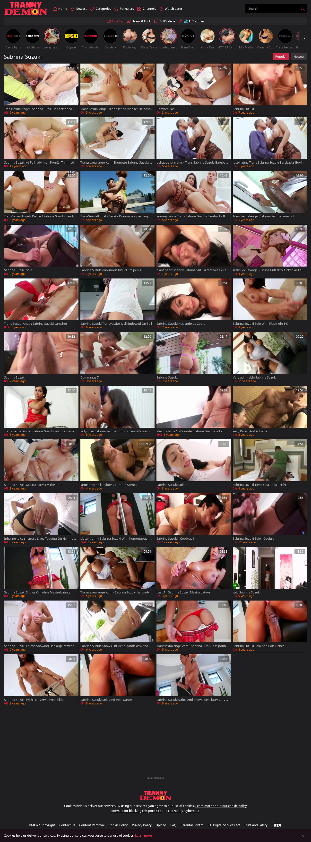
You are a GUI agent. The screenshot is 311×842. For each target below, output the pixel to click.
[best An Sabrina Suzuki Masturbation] (193, 573)
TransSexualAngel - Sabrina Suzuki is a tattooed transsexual (39, 109)
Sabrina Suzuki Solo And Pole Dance (258, 646)
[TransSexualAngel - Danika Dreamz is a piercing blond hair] (117, 197)
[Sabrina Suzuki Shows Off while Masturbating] (41, 573)
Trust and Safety (256, 825)
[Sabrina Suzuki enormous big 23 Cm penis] (117, 251)
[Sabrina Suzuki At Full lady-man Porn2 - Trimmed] (41, 143)
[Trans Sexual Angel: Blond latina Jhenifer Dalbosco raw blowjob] (117, 89)
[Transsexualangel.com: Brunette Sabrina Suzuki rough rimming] (117, 143)
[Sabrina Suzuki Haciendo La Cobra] (193, 304)
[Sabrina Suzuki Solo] (41, 251)
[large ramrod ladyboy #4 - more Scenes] (117, 465)
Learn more (143, 835)
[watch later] (10, 69)
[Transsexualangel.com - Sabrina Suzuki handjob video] (117, 573)
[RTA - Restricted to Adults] (277, 824)
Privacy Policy (142, 825)
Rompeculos (165, 109)
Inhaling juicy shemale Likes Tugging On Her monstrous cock (39, 538)
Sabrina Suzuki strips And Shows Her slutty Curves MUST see (192, 699)
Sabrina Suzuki (243, 109)
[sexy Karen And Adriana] (270, 412)
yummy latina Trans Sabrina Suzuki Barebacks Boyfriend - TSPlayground (192, 216)
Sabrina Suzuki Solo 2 (171, 484)
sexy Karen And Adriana (250, 431)
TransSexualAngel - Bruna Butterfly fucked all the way (268, 270)
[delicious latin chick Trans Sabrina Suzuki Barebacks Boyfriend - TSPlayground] (193, 143)
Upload (161, 825)
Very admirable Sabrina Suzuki (254, 377)
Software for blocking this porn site (136, 810)
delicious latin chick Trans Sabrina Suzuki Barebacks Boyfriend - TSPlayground (192, 162)
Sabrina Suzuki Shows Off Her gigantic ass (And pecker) (116, 646)
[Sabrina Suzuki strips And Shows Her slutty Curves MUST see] (193, 680)
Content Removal (91, 825)
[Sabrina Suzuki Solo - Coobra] (270, 519)
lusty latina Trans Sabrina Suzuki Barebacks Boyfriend (268, 162)
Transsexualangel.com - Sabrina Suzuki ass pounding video (192, 646)
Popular (281, 56)
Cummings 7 (89, 377)
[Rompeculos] (193, 89)
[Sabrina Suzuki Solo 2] (193, 465)
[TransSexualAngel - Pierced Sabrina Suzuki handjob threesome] (41, 197)
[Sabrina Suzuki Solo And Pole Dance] (270, 626)
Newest (299, 56)
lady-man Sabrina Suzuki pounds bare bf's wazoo (115, 431)
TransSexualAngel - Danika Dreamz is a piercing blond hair (115, 216)
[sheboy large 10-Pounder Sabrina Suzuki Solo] (193, 412)
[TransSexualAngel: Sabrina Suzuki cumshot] (270, 197)
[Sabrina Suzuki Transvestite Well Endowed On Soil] (117, 304)
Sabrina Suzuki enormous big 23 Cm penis (110, 270)
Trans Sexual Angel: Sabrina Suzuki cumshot (35, 323)
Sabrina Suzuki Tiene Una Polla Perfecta (261, 484)
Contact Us (67, 825)
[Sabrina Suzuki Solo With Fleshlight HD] (270, 304)
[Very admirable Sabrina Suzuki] (270, 358)
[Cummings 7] (117, 358)
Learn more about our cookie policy (221, 806)
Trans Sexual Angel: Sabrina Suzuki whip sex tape (39, 431)
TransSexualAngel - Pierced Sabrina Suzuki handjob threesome (40, 216)
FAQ (173, 825)
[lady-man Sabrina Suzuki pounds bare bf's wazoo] (117, 412)
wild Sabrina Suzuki (246, 592)
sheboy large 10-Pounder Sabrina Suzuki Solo (189, 431)
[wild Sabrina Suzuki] (270, 573)
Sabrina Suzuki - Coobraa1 (175, 538)
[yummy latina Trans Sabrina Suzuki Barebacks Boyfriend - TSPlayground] (193, 197)
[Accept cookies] (302, 835)
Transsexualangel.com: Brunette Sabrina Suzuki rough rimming (116, 162)
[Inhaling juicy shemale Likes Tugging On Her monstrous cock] (41, 519)
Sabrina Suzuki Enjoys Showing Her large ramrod (39, 646)
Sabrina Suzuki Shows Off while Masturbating (37, 592)
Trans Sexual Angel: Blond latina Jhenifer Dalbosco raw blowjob (116, 109)
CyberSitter (192, 810)
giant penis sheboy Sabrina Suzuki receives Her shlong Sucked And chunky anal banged (192, 270)
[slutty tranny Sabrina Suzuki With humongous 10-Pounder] (117, 519)
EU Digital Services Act (224, 825)
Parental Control (192, 825)
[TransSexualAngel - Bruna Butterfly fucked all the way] (270, 251)
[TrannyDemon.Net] (26, 8)
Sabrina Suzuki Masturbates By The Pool (33, 484)
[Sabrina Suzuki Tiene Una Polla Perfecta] (270, 465)
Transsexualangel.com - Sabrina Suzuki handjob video (116, 592)
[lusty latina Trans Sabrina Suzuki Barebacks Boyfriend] (270, 143)
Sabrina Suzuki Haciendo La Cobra (181, 323)
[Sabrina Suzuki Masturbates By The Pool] (41, 465)
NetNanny (175, 810)
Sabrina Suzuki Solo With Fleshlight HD (260, 323)
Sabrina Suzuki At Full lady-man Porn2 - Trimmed (39, 162)
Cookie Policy (118, 825)
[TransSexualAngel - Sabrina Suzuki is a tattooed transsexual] (41, 89)
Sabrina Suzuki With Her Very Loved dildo (34, 699)
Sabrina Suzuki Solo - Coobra (253, 538)
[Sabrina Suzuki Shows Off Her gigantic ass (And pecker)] (117, 626)
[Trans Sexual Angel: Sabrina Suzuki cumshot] (41, 304)
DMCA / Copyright (42, 825)
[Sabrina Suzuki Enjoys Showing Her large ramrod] (41, 626)
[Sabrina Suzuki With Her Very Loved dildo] (41, 680)
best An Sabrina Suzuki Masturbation (183, 592)
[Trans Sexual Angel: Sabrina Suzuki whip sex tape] (41, 412)
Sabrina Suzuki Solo (18, 270)
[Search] (303, 8)
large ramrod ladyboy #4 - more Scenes (108, 484)
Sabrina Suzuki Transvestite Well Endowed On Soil (116, 323)
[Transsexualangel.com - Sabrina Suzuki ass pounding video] (193, 626)
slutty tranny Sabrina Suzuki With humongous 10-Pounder (116, 538)
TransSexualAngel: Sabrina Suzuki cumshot (263, 216)
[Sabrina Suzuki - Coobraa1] (193, 519)
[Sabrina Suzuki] (270, 89)
